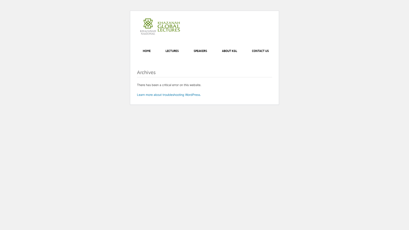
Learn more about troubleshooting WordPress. (169, 94)
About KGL (229, 51)
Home (147, 51)
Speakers (200, 51)
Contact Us (260, 51)
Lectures (172, 51)
